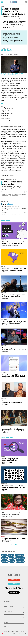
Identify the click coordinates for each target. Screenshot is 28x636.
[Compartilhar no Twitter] (5, 50)
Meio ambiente (20, 561)
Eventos (6, 626)
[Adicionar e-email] (24, 192)
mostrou (10, 165)
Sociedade (4, 558)
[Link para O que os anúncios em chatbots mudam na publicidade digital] (14, 363)
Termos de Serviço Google (9, 195)
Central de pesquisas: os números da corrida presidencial (11, 460)
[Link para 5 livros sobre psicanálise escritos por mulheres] (14, 502)
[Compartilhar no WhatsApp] (10, 50)
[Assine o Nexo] (2, 634)
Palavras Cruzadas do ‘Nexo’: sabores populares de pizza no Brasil (13, 487)
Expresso (3, 292)
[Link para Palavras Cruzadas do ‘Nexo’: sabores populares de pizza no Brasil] (14, 474)
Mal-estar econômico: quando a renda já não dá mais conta (14, 242)
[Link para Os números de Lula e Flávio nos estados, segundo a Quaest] (14, 257)
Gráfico (3, 266)
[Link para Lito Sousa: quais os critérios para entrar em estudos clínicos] (14, 337)
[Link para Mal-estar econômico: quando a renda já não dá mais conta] (14, 230)
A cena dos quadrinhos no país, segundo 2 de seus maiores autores (13, 402)
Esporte (12, 561)
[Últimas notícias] (19, 634)
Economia (10, 555)
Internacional (19, 555)
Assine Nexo (14, 579)
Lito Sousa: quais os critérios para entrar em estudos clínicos (14, 348)
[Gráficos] (8, 634)
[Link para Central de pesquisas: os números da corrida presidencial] (14, 447)
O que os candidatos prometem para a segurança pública (13, 295)
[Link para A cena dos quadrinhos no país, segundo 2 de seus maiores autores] (14, 390)
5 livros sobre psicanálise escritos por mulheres (11, 513)
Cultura (11, 558)
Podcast (3, 239)
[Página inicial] (14, 2)
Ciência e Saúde (20, 558)
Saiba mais (12, 175)
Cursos (6, 622)
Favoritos (3, 510)
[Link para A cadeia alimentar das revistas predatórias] (14, 527)
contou (3, 148)
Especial (3, 456)
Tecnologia (5, 561)
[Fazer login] (26, 2)
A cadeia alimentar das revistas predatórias (14, 539)
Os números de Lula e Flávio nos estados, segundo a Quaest (14, 269)
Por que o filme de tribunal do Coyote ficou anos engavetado (13, 430)
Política (4, 555)
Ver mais (14, 545)
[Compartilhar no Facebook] (2, 50)
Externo (3, 536)
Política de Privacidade (22, 194)
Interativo (4, 483)
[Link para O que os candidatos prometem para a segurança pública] (14, 283)
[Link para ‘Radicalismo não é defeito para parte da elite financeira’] (14, 310)
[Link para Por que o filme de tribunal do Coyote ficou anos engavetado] (14, 418)
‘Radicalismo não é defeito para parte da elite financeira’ (14, 322)
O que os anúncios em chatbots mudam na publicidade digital (13, 375)
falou (4, 136)
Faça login (14, 583)
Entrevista (4, 319)
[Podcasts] (14, 634)
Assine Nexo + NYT (14, 592)
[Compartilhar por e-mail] (8, 50)
